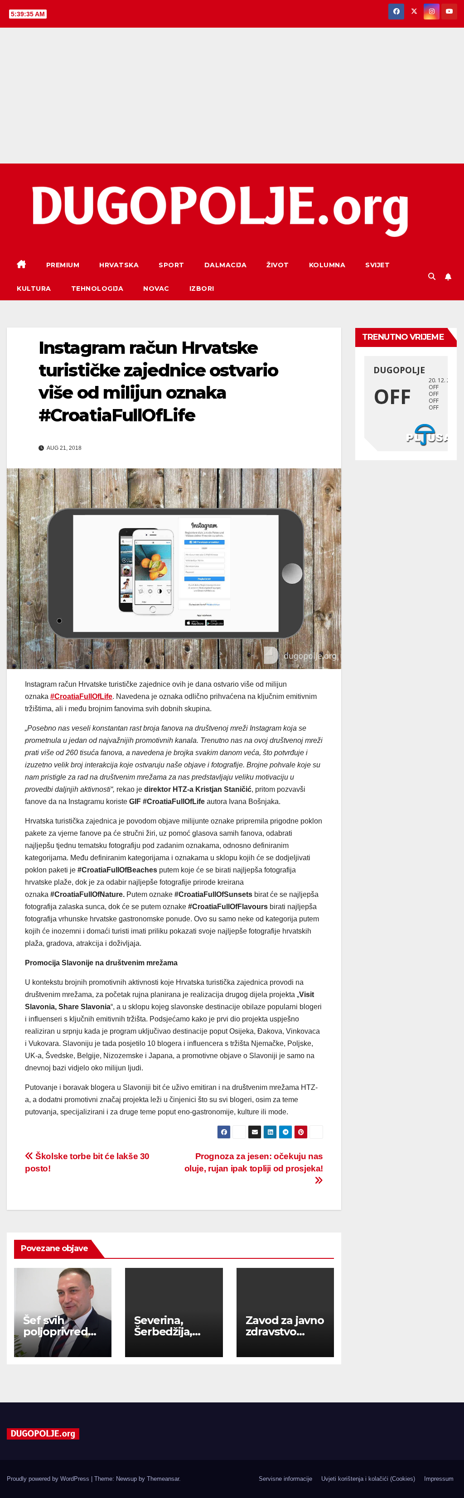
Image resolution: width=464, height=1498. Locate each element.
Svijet (377, 265)
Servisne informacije (285, 1478)
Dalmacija (225, 265)
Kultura (34, 288)
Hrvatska (119, 265)
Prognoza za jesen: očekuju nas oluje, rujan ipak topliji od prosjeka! (253, 1162)
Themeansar (163, 1478)
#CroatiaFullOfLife (81, 696)
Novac (156, 288)
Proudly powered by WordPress (49, 1478)
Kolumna (327, 265)
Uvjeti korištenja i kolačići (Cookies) (368, 1478)
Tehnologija (97, 288)
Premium (63, 265)
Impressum (439, 1478)
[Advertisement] (232, 95)
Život (277, 265)
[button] (431, 276)
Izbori (201, 288)
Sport (171, 265)
